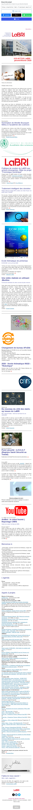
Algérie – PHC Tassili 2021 (8, 737)
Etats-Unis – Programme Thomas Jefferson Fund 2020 (14, 717)
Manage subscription (20, 798)
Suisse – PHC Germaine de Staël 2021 (11, 747)
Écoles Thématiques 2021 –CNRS (9, 625)
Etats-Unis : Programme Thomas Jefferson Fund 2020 (14, 714)
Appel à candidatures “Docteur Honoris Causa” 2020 (14, 610)
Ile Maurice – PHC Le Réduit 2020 (9, 720)
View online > (28, 29)
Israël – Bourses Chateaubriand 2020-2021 (11, 727)
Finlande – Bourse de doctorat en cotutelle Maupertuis (14, 731)
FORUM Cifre (5, 597)
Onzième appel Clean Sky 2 (8, 701)
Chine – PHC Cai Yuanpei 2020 (9, 741)
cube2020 (22, 463)
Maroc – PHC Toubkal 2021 (8, 713)
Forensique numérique (17, 175)
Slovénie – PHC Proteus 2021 (8, 744)
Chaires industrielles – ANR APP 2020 (10, 632)
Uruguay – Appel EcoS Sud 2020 (9, 746)
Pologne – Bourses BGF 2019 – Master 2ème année (14, 724)
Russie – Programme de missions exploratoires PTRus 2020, (16, 708)
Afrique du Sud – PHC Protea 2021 (10, 743)
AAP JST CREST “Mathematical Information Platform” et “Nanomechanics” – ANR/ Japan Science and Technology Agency (15, 704)
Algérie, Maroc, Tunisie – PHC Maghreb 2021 (12, 723)
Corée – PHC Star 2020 (7, 711)
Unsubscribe (11, 798)
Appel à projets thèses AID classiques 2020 (12, 639)
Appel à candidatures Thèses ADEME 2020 (12, 669)
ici (9, 181)
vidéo (5, 304)
